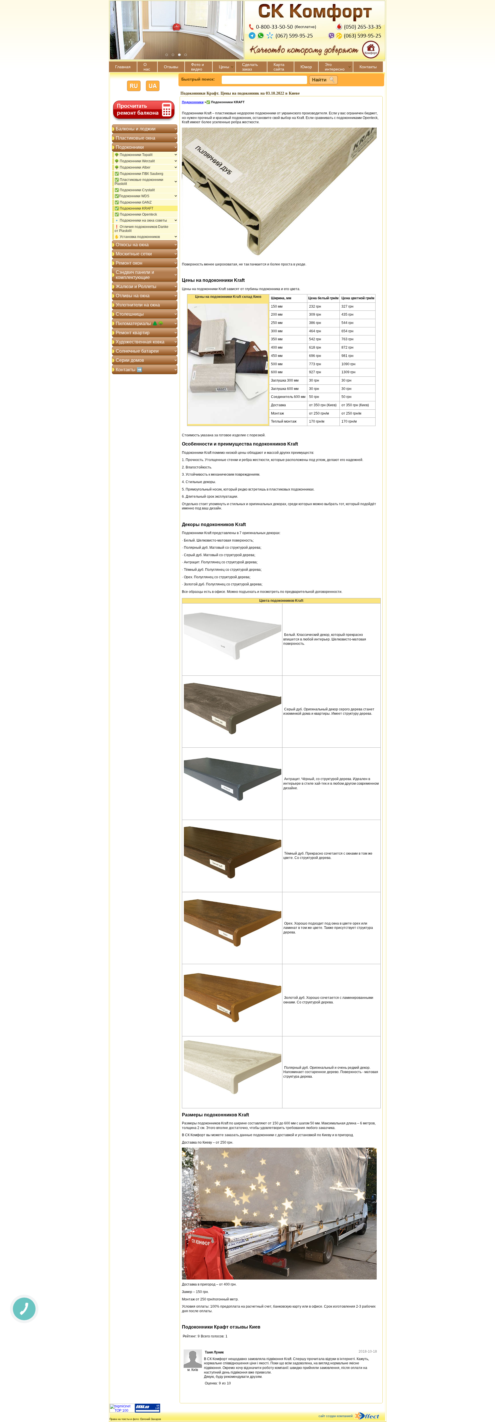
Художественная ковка (140, 341)
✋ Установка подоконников (137, 237)
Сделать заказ (250, 66)
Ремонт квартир (133, 332)
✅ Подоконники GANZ (133, 202)
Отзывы (171, 67)
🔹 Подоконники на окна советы (141, 220)
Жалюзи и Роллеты (136, 286)
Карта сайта (279, 66)
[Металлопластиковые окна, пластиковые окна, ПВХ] (147, 1411)
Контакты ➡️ (129, 369)
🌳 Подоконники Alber (132, 167)
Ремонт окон (129, 263)
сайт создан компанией (336, 1416)
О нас (147, 66)
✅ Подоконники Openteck (136, 214)
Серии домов (130, 360)
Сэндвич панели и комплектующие (135, 275)
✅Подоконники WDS (132, 196)
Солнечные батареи (137, 351)
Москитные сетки (134, 253)
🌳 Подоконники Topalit (133, 155)
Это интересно (335, 66)
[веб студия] (370, 1416)
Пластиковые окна (135, 138)
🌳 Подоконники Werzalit (135, 161)
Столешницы (130, 314)
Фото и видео (197, 66)
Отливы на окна (133, 295)
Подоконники (130, 147)
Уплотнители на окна (138, 304)
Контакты (368, 67)
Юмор (306, 67)
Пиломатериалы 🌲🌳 (140, 323)
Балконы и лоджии (136, 128)
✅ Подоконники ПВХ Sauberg (139, 174)
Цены (224, 67)
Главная (123, 67)
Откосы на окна (132, 244)
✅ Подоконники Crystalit (135, 190)
